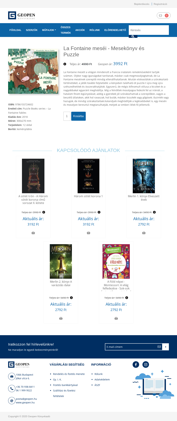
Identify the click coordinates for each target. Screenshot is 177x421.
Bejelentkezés (141, 4)
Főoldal (15, 30)
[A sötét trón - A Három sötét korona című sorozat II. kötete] (33, 176)
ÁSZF (97, 385)
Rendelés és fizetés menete (69, 374)
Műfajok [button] (48, 30)
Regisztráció (160, 4)
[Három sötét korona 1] (88, 176)
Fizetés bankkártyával (65, 385)
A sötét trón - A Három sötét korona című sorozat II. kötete (33, 199)
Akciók (80, 30)
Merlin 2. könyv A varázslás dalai (61, 283)
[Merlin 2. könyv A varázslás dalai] (61, 261)
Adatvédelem (102, 379)
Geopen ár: (105, 64)
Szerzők (32, 30)
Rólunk (95, 30)
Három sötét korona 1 (88, 196)
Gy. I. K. (57, 379)
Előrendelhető (115, 30)
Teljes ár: (75, 64)
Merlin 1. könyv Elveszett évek (144, 197)
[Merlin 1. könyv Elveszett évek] (144, 176)
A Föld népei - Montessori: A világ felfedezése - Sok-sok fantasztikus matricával (116, 287)
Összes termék (66, 30)
